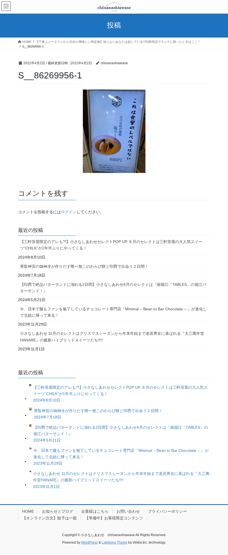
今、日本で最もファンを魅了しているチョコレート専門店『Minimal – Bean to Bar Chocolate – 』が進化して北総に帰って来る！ (113, 312)
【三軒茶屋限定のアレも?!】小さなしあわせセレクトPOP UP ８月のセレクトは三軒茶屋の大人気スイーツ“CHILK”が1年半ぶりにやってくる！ (111, 244)
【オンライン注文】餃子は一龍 (49, 518)
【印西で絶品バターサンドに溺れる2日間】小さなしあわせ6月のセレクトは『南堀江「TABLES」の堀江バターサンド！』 (113, 287)
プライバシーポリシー (167, 511)
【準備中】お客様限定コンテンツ (114, 518)
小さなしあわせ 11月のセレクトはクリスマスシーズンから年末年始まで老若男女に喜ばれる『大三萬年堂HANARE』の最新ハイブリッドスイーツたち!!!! (112, 336)
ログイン (68, 212)
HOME (28, 511)
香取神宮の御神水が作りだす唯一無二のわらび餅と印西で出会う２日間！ (84, 266)
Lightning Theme (114, 542)
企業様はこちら (94, 511)
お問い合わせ (128, 511)
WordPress (89, 542)
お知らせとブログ (57, 511)
